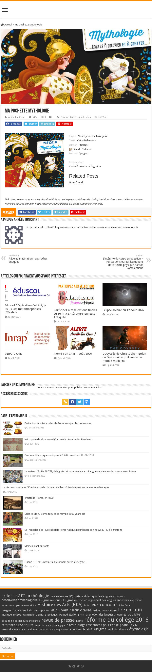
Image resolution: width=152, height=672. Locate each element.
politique (53, 614)
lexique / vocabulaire (105, 610)
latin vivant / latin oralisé (70, 610)
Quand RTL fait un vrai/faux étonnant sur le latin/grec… (56, 561)
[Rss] (65, 402)
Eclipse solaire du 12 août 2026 (123, 310)
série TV (133, 625)
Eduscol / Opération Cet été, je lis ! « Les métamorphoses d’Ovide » (25, 309)
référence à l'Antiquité (17, 625)
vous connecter (58, 387)
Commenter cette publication (76, 117)
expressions (8, 605)
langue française (14, 610)
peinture (41, 614)
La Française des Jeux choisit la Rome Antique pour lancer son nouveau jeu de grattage (73, 529)
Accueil (8, 24)
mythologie (28, 615)
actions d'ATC (13, 596)
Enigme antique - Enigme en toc (61, 600)
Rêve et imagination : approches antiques (28, 258)
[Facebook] (72, 402)
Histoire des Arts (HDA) (60, 604)
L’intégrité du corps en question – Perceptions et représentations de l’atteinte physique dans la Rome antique (123, 262)
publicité (134, 614)
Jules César (125, 605)
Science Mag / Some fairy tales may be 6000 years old (55, 513)
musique (7, 614)
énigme (100, 629)
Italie (86, 605)
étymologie (139, 629)
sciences (39, 625)
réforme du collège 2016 (116, 619)
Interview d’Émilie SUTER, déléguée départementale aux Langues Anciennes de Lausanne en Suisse (80, 471)
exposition (136, 600)
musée (17, 614)
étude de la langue (118, 629)
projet (81, 615)
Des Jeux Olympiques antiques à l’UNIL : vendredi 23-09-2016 (59, 455)
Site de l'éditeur (82, 149)
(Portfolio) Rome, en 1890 (39, 497)
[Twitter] (79, 402)
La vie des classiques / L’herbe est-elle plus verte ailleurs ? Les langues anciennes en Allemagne (56, 487)
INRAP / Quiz (13, 353)
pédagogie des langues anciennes (21, 620)
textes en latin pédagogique (53, 629)
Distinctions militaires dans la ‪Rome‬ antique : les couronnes (58, 423)
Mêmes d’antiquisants (37, 546)
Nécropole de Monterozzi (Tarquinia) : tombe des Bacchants (59, 439)
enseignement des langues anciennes (106, 600)
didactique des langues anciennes (104, 596)
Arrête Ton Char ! (16, 117)
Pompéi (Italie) (68, 614)
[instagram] (87, 402)
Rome (79, 620)
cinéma (79, 596)
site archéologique (55, 625)
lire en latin (130, 610)
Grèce (33, 605)
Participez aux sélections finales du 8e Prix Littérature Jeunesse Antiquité (75, 313)
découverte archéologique (20, 600)
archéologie (38, 595)
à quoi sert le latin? (80, 629)
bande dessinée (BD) (62, 596)
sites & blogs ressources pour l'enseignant (97, 625)
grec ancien (22, 605)
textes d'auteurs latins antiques (19, 629)
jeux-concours (104, 604)
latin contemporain (38, 610)
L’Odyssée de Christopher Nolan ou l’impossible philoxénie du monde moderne (124, 357)
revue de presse (58, 620)
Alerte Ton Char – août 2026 (73, 353)
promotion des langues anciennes (106, 614)
